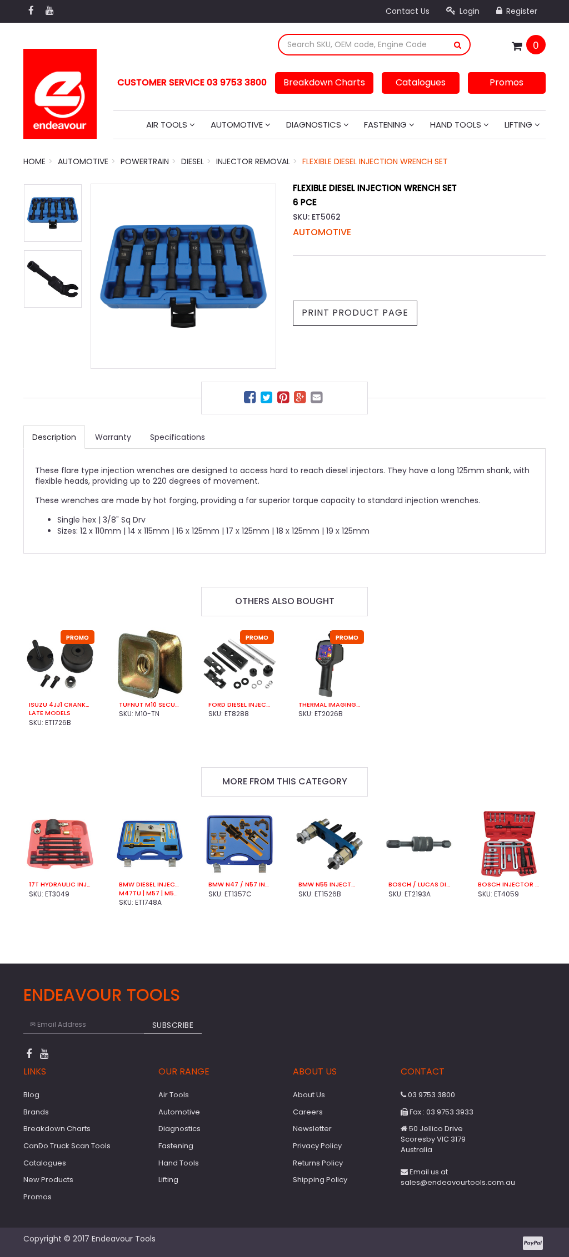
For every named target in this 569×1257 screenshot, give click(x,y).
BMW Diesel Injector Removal (150, 884)
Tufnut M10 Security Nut (150, 705)
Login (468, 11)
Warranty (113, 437)
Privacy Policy (317, 1146)
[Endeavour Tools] (60, 90)
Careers (308, 1112)
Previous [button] (104, 276)
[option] (183, 276)
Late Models (50, 713)
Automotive (238, 124)
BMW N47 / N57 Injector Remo (239, 884)
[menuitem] (251, 399)
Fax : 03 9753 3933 (440, 1112)
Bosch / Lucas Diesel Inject (419, 884)
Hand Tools (456, 124)
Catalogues (421, 82)
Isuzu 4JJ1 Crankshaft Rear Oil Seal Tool (60, 705)
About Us (309, 1094)
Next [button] (262, 276)
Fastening (386, 124)
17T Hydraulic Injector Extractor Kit (60, 884)
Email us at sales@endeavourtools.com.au (458, 1177)
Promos (506, 82)
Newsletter (312, 1128)
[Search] (458, 44)
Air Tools (167, 124)
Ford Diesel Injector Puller (239, 705)
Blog (31, 1094)
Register (520, 11)
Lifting (520, 124)
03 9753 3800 (430, 1094)
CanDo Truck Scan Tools (67, 1146)
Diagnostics (314, 124)
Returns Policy (318, 1163)
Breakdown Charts (324, 82)
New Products (48, 1179)
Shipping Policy (320, 1179)
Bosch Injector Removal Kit (509, 884)
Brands (36, 1112)
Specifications (177, 437)
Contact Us (408, 11)
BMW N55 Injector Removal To (329, 884)
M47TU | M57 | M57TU (150, 893)
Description (54, 437)
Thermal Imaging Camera (329, 705)
